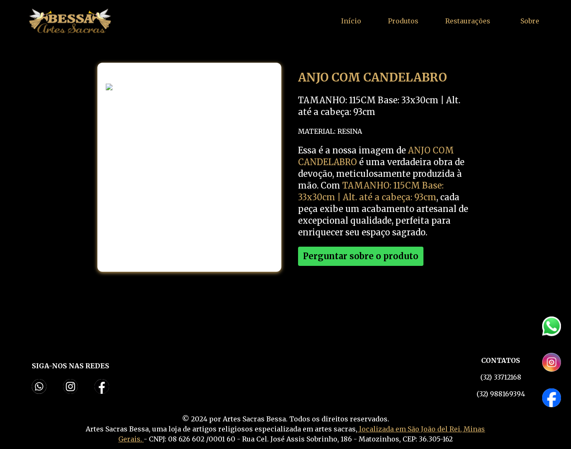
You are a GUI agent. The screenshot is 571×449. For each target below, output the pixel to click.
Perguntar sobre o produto (360, 256)
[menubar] (403, 21)
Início (351, 21)
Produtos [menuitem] (403, 21)
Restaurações (467, 21)
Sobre (529, 21)
